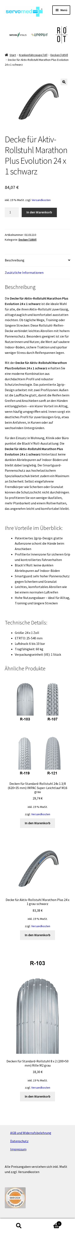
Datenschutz (19, 1141)
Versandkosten (41, 200)
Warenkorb (49, 1222)
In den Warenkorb (39, 212)
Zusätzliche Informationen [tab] (24, 272)
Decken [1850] (59, 55)
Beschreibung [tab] (14, 260)
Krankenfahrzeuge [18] (33, 55)
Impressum (18, 1149)
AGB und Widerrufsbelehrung (30, 1133)
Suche (19, 1226)
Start (13, 55)
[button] (64, 82)
